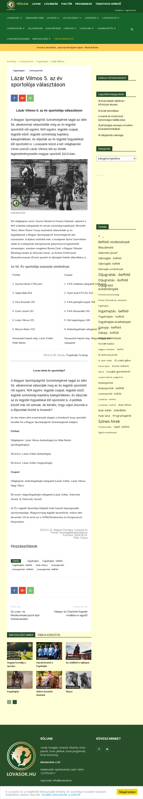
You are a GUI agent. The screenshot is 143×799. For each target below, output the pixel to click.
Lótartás (51, 18)
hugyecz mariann (106, 349)
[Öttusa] (78, 680)
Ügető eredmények (107, 432)
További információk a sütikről (60, 794)
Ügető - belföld (121, 426)
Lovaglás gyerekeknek (118, 371)
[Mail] (107, 749)
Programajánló (122, 415)
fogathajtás (33, 561)
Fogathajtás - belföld (52, 561)
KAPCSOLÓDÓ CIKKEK (21, 635)
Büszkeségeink (44, 687)
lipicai (101, 371)
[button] (132, 29)
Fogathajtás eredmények (114, 322)
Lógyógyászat (70, 18)
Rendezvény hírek (35, 18)
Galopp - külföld (108, 333)
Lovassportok (26, 61)
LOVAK (36, 3)
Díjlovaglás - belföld (109, 258)
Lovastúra (85, 28)
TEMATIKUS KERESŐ (108, 3)
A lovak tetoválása (108, 110)
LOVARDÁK (51, 3)
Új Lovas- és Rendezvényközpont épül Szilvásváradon (25, 615)
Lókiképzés (90, 18)
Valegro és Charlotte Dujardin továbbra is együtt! (71, 613)
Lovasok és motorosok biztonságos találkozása (111, 118)
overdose (120, 410)
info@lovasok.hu (62, 780)
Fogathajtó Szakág (77, 355)
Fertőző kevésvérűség (108, 294)
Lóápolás (68, 28)
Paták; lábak (104, 415)
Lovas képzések (53, 28)
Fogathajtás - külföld (22, 565)
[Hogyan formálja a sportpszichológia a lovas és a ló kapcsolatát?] (20, 651)
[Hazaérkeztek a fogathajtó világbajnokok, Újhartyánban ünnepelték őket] (49, 651)
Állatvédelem (35, 28)
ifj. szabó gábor (122, 360)
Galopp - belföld (109, 327)
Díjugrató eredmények (108, 287)
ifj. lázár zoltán (105, 360)
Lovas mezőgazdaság (18, 38)
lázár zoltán (104, 410)
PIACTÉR (66, 3)
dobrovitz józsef (107, 252)
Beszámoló (105, 247)
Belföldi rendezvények (114, 242)
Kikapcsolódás (40, 38)
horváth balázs (106, 343)
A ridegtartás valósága (110, 135)
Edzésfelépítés (73, 658)
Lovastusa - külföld (107, 405)
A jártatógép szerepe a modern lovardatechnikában (115, 127)
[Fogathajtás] (20, 680)
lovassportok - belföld (22, 569)
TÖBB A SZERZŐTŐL (49, 635)
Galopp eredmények (109, 338)
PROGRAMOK (83, 3)
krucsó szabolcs (120, 366)
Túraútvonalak (104, 427)
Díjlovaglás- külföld (109, 263)
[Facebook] (99, 749)
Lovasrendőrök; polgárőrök (110, 377)
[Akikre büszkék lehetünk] (49, 680)
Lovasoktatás (14, 28)
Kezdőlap (11, 61)
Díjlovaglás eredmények (110, 269)
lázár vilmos (42, 565)
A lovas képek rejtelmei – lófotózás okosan (112, 103)
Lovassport (13, 18)
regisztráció (130, 10)
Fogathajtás (42, 61)
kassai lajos (104, 366)
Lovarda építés (105, 28)
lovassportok (57, 565)
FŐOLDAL (23, 3)
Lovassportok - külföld (47, 569)
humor (120, 349)
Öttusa (69, 691)
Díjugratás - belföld (114, 274)
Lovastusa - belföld (107, 399)
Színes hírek (109, 421)
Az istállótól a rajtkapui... (78, 662)
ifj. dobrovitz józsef (107, 354)
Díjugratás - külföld (113, 280)
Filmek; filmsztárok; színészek (112, 300)
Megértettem (127, 792)
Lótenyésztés (110, 18)
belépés (119, 10)
